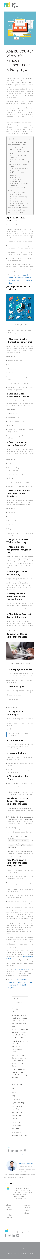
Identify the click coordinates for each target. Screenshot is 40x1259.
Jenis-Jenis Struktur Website (17, 145)
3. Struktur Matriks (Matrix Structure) (19, 157)
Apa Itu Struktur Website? (17, 142)
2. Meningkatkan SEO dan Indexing (18, 174)
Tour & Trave (18, 1245)
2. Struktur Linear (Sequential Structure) (20, 152)
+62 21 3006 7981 (19, 1196)
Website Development (20, 1135)
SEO (15, 959)
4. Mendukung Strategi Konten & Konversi (20, 185)
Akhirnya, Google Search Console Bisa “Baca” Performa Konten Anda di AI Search (19, 1060)
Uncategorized (17, 1132)
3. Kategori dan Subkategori (19, 197)
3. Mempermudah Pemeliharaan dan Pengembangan (16, 179)
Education (23, 1251)
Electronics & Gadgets (19, 1248)
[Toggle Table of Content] (28, 139)
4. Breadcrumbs (15, 199)
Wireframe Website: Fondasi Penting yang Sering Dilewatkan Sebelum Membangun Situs (20, 1021)
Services (27, 1205)
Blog (13, 1096)
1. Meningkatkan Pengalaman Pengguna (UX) (19, 170)
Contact (9, 1215)
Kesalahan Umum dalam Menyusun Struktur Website (18, 206)
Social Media (16, 1122)
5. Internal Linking (16, 201)
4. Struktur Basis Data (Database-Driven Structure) (19, 161)
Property (25, 1245)
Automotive (11, 1245)
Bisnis (14, 1092)
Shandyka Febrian (26, 1164)
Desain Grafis (17, 1099)
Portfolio (9, 1218)
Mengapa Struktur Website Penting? (17, 165)
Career (26, 1210)
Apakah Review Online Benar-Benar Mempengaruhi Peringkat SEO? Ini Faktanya (20, 1046)
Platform (27, 1208)
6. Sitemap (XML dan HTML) (19, 203)
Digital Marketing (18, 1103)
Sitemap (27, 1213)
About (8, 1205)
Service (14, 1119)
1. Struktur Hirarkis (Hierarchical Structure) (18, 148)
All (13, 1089)
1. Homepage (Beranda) (18, 192)
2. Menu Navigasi (15, 195)
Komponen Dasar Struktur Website (17, 189)
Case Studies (9, 1209)
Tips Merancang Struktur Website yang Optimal (16, 211)
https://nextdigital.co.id (21, 969)
